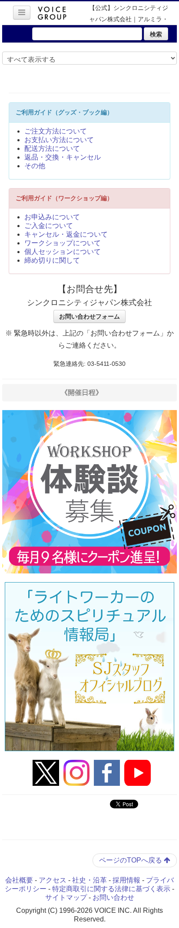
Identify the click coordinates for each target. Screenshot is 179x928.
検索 (156, 33)
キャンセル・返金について (66, 234)
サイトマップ (66, 897)
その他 (34, 165)
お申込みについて (52, 217)
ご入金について (48, 225)
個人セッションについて (62, 251)
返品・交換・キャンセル (62, 157)
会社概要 (19, 880)
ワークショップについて (62, 243)
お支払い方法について (59, 139)
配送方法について (52, 148)
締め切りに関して (52, 260)
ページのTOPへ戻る (131, 860)
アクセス (52, 880)
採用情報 (126, 880)
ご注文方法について (55, 131)
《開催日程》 (82, 392)
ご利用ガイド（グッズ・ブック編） (64, 112)
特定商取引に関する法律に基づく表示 (111, 888)
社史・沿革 (89, 880)
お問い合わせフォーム (89, 316)
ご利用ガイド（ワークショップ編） (64, 198)
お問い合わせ (113, 897)
